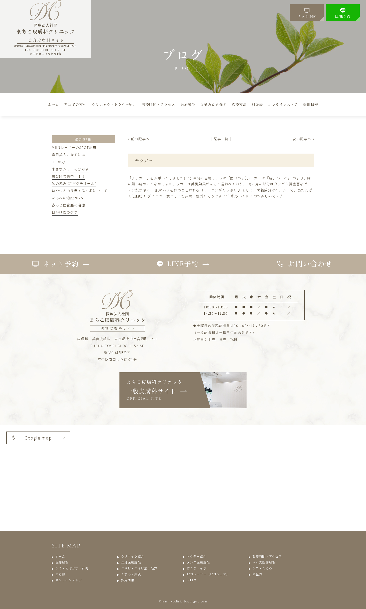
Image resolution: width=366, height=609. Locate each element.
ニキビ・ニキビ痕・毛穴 (139, 568)
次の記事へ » (303, 138)
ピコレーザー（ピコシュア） (208, 574)
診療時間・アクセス (267, 556)
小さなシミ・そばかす (70, 169)
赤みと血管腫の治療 (68, 205)
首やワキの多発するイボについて (80, 190)
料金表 (257, 574)
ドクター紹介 (196, 556)
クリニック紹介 (132, 556)
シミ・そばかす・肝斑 (72, 568)
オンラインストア (68, 580)
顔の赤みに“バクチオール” (74, 183)
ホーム (60, 556)
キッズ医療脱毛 (264, 562)
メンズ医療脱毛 (198, 562)
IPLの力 (58, 161)
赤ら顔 (60, 574)
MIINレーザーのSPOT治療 (74, 147)
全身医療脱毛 (131, 562)
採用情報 (127, 580)
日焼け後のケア (65, 212)
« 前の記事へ (139, 138)
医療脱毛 (62, 562)
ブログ (192, 580)
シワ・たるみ (262, 568)
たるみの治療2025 (67, 197)
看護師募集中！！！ (68, 176)
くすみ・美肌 (131, 574)
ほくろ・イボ (197, 568)
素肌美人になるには (68, 154)
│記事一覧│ (221, 138)
